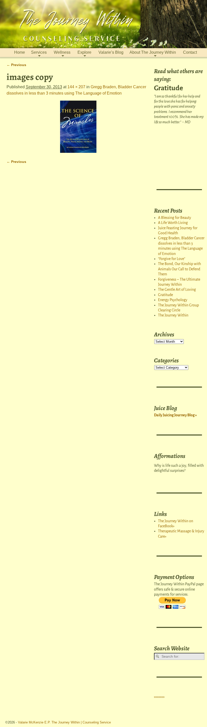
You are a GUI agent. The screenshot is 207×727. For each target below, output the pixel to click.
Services (39, 52)
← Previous (16, 65)
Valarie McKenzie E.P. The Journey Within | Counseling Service (64, 722)
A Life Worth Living (173, 223)
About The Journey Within (153, 52)
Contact (190, 52)
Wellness (62, 52)
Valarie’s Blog (110, 52)
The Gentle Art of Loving (177, 289)
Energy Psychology (172, 300)
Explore (84, 52)
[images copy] (78, 127)
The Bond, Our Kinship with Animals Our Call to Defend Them (179, 269)
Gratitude (165, 295)
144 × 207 (76, 87)
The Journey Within (173, 315)
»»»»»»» (159, 697)
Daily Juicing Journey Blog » (175, 415)
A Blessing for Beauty (174, 218)
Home (19, 52)
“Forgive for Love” (171, 259)
